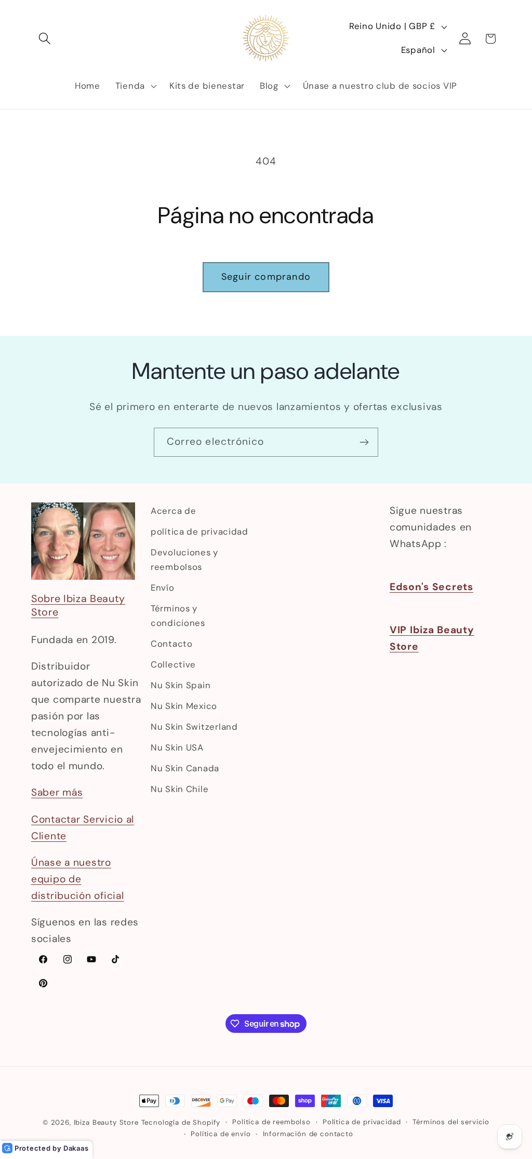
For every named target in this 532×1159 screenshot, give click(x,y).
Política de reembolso (271, 1121)
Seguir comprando (266, 276)
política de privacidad (199, 531)
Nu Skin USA (177, 747)
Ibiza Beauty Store (106, 1122)
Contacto (172, 643)
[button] (45, 38)
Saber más (57, 792)
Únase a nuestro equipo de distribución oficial (77, 879)
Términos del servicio (451, 1121)
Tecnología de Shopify (181, 1122)
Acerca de (173, 510)
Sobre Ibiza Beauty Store (78, 605)
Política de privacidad (362, 1121)
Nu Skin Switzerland (194, 726)
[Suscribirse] (364, 442)
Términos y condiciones (178, 616)
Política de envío (220, 1133)
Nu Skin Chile (179, 789)
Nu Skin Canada (185, 768)
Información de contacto (308, 1133)
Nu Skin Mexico (184, 706)
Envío (163, 587)
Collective (173, 664)
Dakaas (75, 1148)
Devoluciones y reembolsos (184, 559)
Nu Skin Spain (180, 685)
